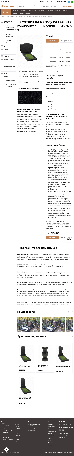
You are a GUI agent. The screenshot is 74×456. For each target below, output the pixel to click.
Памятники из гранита (8, 21)
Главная (15, 10)
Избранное (46, 6)
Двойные (8, 32)
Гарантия (64, 10)
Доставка (50, 10)
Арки (7, 42)
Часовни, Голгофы (8, 39)
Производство (42, 10)
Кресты (6, 46)
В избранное (65, 41)
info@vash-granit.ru (47, 1)
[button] (69, 312)
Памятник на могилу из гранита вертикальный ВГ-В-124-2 (26, 398)
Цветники (6, 56)
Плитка (6, 69)
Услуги (6, 76)
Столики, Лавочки (9, 59)
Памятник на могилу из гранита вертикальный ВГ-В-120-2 (63, 366)
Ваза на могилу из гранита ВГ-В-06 (43, 366)
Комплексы (9, 36)
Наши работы (32, 10)
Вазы (5, 63)
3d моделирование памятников (10, 80)
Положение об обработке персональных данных (56, 452)
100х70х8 (53, 53)
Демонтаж (9, 86)
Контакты (28, 13)
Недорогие (9, 25)
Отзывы (21, 13)
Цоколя (6, 52)
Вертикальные (10, 27)
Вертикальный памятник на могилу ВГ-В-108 (26, 365)
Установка (57, 10)
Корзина (55, 6)
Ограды (6, 49)
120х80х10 (53, 61)
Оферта (71, 452)
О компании (23, 10)
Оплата (15, 13)
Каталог (7, 12)
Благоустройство (11, 84)
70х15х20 (61, 53)
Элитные (8, 34)
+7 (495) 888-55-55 (61, 1)
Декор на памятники (10, 66)
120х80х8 (53, 57)
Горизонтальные (11, 29)
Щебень (6, 73)
